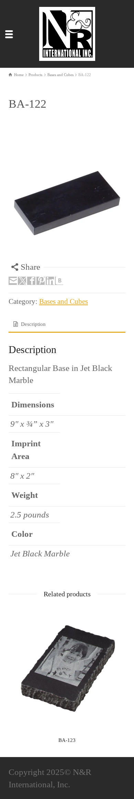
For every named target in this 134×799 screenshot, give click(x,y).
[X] (22, 281)
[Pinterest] (40, 281)
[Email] (13, 281)
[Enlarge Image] (67, 202)
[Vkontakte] (59, 281)
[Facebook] (31, 281)
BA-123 (67, 740)
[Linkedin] (50, 281)
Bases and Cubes (63, 301)
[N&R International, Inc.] (68, 33)
